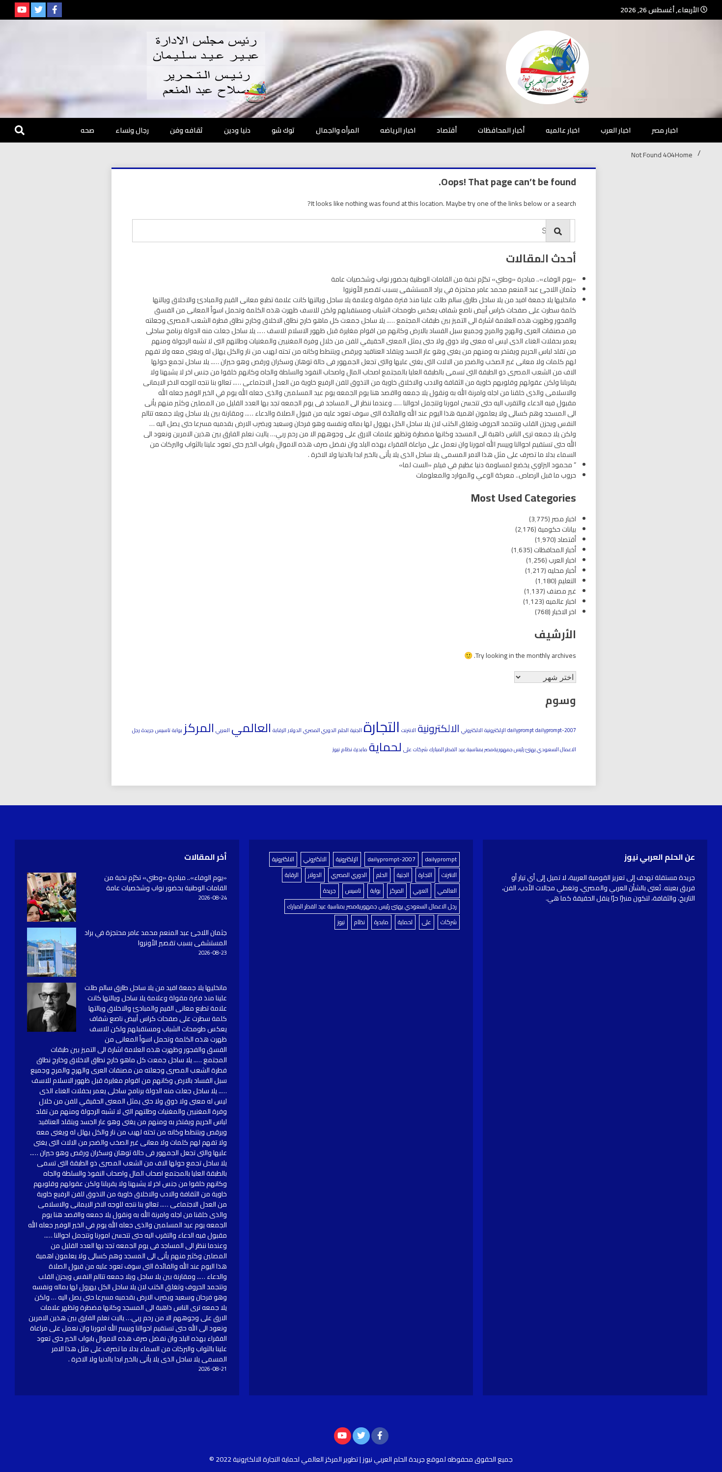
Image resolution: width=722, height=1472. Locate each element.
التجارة (381, 726)
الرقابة (279, 730)
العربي (223, 730)
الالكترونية (438, 728)
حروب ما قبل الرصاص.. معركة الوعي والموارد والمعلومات (496, 475)
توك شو (283, 130)
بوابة (177, 730)
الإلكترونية (495, 730)
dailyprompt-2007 (555, 730)
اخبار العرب (616, 130)
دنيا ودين (237, 130)
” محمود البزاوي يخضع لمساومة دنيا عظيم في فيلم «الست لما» (487, 464)
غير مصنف (561, 591)
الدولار (295, 730)
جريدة (147, 730)
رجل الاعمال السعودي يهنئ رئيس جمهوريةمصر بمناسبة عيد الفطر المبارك (372, 906)
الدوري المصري (319, 730)
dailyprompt (520, 730)
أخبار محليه (562, 570)
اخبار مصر (665, 130)
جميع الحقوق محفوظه (480, 1459)
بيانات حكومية (557, 529)
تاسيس (162, 730)
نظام (346, 749)
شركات (420, 749)
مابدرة (360, 749)
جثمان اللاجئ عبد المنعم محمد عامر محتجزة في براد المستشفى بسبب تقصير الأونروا (459, 289)
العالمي (251, 727)
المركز (199, 727)
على (407, 749)
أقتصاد (447, 130)
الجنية (356, 730)
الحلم (343, 730)
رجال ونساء (132, 130)
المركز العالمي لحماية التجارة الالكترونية (287, 1459)
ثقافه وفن (186, 130)
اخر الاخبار (564, 611)
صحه (87, 130)
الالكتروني (472, 730)
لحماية (385, 747)
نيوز (336, 749)
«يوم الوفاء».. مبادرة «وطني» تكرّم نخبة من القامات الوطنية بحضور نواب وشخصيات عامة (453, 279)
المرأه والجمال (337, 130)
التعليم (567, 580)
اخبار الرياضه (398, 130)
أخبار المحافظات (501, 130)
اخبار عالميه (563, 130)
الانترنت (408, 730)
